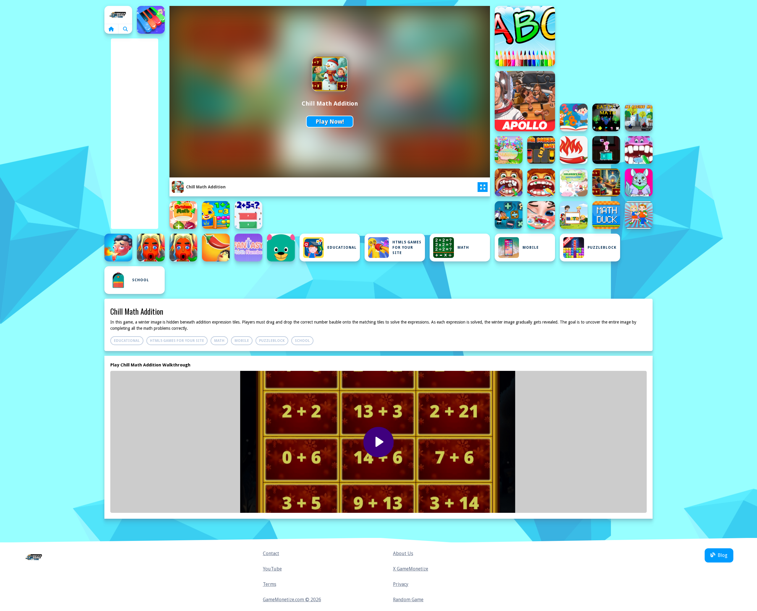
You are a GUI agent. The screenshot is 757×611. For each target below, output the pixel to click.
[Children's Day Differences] (574, 182)
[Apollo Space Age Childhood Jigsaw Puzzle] (525, 101)
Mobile (531, 247)
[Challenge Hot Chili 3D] (574, 150)
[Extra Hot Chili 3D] (118, 247)
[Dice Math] (574, 215)
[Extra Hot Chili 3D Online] (216, 247)
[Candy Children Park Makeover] (509, 150)
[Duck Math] (606, 215)
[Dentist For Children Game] (541, 215)
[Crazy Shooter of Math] (509, 215)
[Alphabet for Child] (525, 36)
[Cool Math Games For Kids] (216, 215)
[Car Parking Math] (541, 150)
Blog (722, 555)
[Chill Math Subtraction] (606, 182)
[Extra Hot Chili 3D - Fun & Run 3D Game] (151, 247)
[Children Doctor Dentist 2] (509, 182)
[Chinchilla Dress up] (639, 182)
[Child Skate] (606, 150)
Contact (271, 553)
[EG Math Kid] (639, 215)
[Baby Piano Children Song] (151, 20)
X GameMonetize (410, 569)
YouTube (272, 569)
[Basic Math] (574, 117)
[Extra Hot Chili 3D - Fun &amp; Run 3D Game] (183, 247)
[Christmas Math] (183, 215)
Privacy (400, 584)
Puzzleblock (602, 247)
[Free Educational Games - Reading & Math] (281, 247)
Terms (269, 584)
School (140, 280)
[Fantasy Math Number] (248, 247)
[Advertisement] (134, 130)
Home (118, 15)
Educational (342, 247)
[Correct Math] (248, 215)
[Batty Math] (606, 117)
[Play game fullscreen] (482, 187)
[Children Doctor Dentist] (639, 150)
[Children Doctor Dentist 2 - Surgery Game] (541, 182)
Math (463, 247)
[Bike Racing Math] (639, 117)
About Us (403, 553)
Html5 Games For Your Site (406, 247)
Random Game (408, 599)
